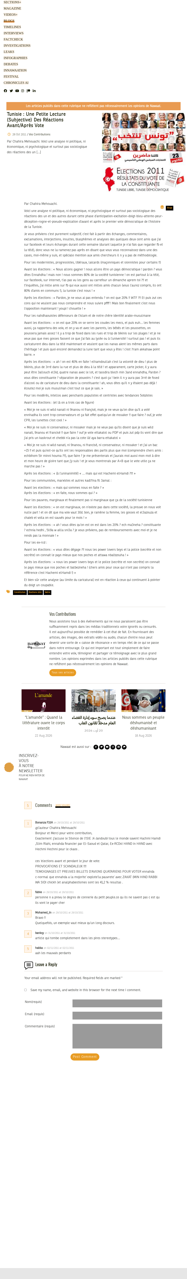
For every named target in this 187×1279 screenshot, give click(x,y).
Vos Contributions (39, 134)
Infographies (15, 58)
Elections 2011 (35, 592)
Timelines (12, 27)
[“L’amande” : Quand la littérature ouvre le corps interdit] (44, 700)
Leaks (8, 52)
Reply (93, 822)
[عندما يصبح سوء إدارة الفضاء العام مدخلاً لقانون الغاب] (93, 700)
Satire (47, 592)
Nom (33, 1002)
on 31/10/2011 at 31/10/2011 (60, 933)
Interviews (13, 33)
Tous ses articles (63, 672)
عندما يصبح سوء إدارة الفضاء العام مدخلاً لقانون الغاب (93, 720)
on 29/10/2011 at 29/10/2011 (69, 822)
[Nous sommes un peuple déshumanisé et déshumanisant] (143, 700)
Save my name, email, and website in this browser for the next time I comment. (85, 990)
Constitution (20, 592)
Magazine (11, 8)
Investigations (16, 45)
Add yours (63, 805)
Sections (12, 2)
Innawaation (14, 70)
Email (34, 1014)
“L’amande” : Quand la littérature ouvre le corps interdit (43, 723)
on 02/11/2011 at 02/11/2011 (59, 948)
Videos (10, 14)
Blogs (8, 21)
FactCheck (12, 39)
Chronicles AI (15, 83)
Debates (10, 64)
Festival (10, 76)
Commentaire (40, 1026)
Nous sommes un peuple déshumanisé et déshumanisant (143, 723)
